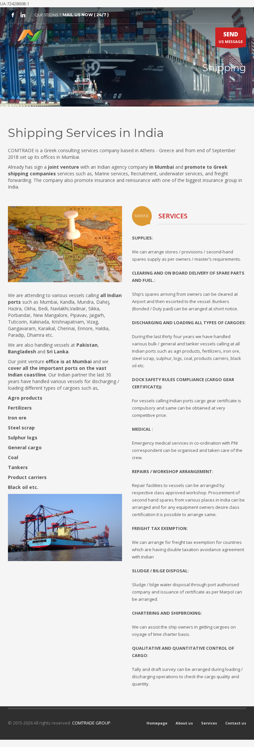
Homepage (157, 723)
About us (184, 723)
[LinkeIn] (23, 15)
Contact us (235, 723)
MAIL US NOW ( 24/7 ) (86, 14)
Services (209, 723)
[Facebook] (13, 15)
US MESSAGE (231, 37)
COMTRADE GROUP (91, 723)
